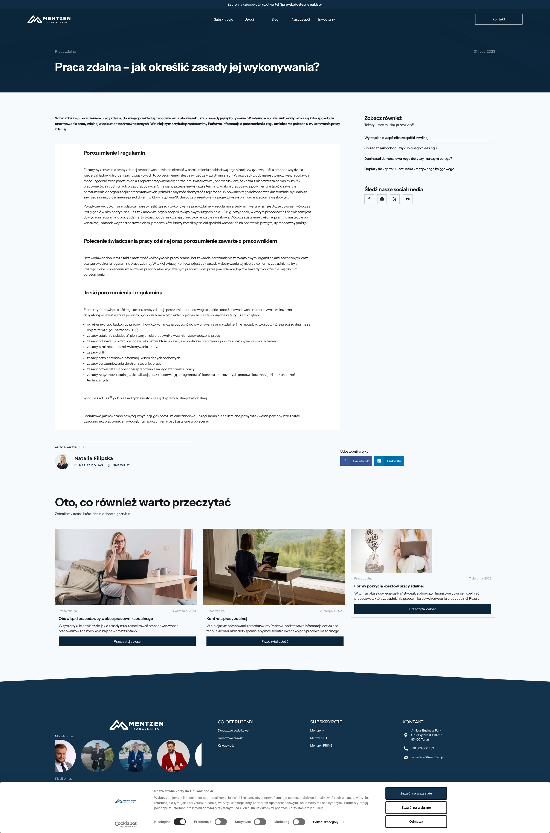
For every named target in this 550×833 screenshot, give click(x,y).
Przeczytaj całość (127, 641)
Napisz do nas (91, 465)
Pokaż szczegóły (326, 822)
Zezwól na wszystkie (416, 793)
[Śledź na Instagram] (382, 199)
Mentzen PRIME (321, 745)
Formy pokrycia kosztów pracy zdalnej (389, 586)
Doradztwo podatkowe (233, 730)
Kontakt (498, 19)
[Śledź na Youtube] (407, 199)
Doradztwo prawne (231, 738)
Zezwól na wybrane (416, 807)
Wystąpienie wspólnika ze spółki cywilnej (396, 137)
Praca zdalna (65, 51)
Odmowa (416, 821)
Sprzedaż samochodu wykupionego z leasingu (400, 148)
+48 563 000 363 (422, 748)
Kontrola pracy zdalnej (227, 618)
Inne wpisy (121, 465)
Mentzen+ (317, 730)
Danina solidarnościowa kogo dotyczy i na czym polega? (408, 158)
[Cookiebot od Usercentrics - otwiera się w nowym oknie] (126, 824)
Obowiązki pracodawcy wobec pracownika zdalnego (106, 618)
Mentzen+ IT (318, 738)
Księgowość (226, 745)
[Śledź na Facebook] (369, 199)
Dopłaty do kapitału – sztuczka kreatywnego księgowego (409, 169)
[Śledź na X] (395, 199)
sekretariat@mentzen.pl (427, 757)
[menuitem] (223, 19)
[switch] (221, 821)
